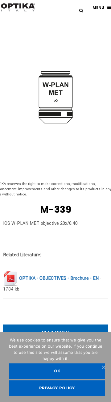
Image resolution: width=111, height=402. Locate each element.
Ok (57, 371)
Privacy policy (57, 388)
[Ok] (103, 367)
